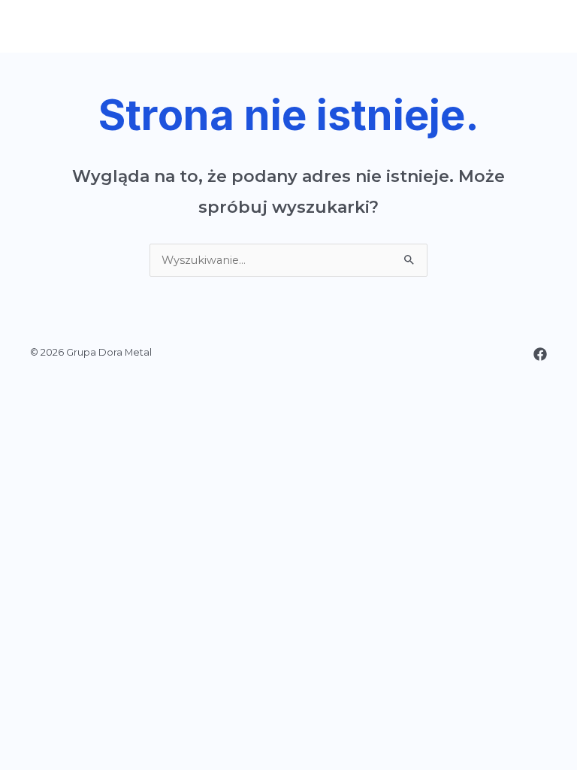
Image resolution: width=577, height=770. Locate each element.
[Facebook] (540, 354)
